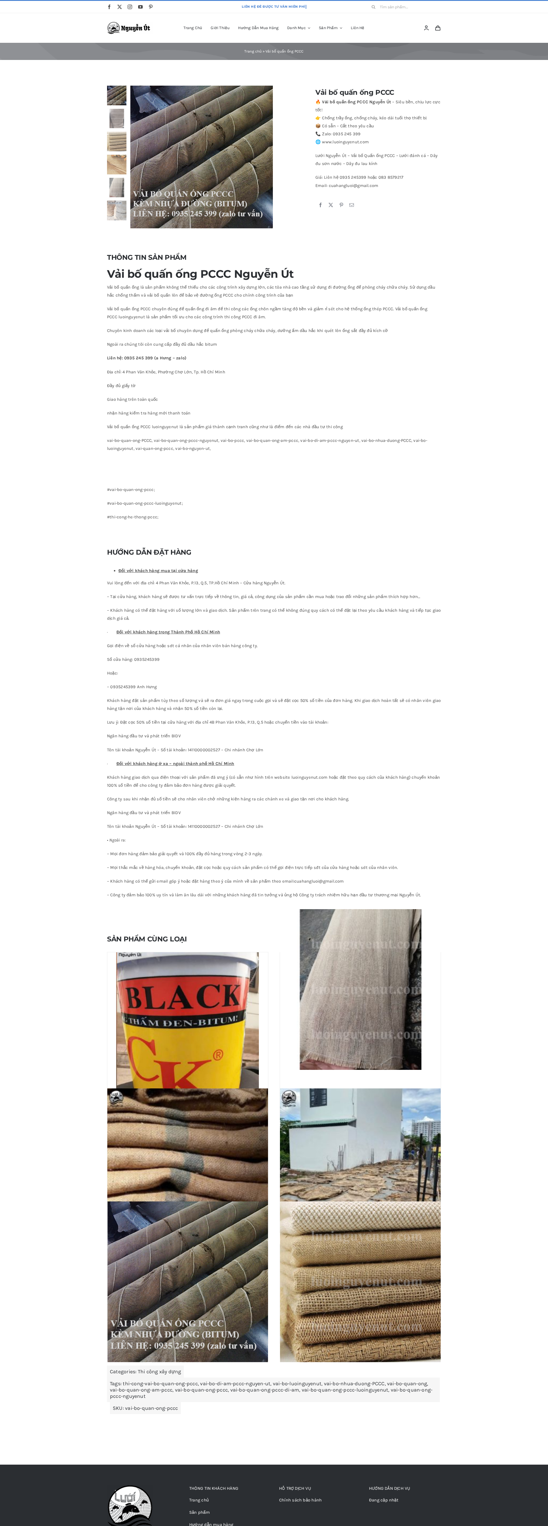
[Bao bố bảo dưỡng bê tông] (187, 1169)
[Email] (351, 205)
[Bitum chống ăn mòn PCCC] (187, 1023)
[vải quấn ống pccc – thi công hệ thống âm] (187, 1282)
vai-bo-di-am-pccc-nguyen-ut (235, 1383)
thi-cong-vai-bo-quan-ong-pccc (160, 1383)
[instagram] (130, 7)
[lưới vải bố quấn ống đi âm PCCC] (360, 989)
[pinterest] (150, 7)
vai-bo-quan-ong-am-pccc (141, 1390)
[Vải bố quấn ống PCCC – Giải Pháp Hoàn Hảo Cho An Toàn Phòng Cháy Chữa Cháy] (360, 1282)
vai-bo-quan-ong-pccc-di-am (264, 1390)
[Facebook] (320, 205)
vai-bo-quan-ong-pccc (201, 1390)
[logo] (130, 24)
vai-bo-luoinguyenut (297, 1383)
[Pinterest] (341, 205)
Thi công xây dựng (159, 1371)
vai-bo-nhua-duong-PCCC (354, 1383)
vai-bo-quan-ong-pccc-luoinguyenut (345, 1390)
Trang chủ (252, 51)
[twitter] (119, 7)
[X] (331, 205)
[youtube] (140, 7)
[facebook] (109, 7)
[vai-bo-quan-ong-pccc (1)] (214, 157)
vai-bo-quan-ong (407, 1383)
